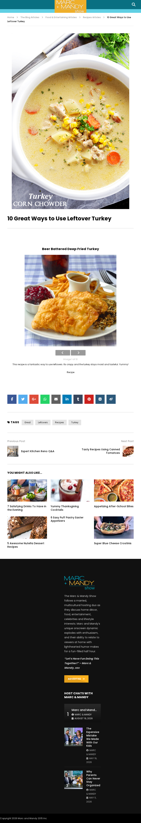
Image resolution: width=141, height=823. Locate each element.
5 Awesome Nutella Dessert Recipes (25, 545)
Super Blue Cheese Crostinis (112, 543)
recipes (59, 422)
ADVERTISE (75, 678)
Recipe (70, 372)
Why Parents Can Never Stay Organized (93, 778)
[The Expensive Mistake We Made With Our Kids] (73, 737)
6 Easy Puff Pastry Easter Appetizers (67, 519)
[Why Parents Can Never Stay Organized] (73, 780)
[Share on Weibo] (111, 399)
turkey (74, 422)
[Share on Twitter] (23, 399)
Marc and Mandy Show (88, 710)
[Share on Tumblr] (78, 399)
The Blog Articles (29, 17)
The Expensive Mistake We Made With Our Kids (92, 737)
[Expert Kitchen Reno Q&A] (12, 451)
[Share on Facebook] (12, 399)
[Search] (133, 4)
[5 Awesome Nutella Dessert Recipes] (27, 527)
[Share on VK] (100, 399)
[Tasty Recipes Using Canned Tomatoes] (128, 451)
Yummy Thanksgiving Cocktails (65, 508)
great (27, 422)
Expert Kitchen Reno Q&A (37, 451)
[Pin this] (89, 399)
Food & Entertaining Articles (61, 17)
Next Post (127, 441)
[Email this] (56, 399)
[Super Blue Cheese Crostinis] (114, 527)
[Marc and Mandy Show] (70, 6)
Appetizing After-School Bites (113, 506)
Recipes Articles (92, 17)
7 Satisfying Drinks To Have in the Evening (26, 508)
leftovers (43, 422)
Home (10, 17)
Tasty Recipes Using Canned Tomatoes (101, 451)
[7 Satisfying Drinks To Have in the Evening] (27, 490)
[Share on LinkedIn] (67, 399)
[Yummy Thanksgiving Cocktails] (70, 490)
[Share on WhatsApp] (45, 399)
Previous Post (16, 441)
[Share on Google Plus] (34, 399)
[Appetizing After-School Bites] (114, 490)
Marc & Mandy (83, 714)
